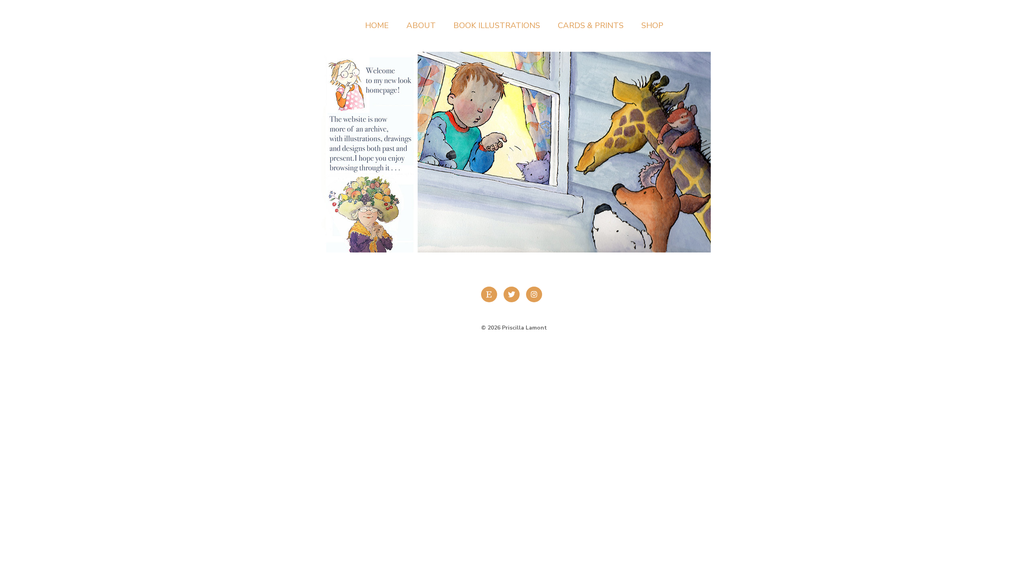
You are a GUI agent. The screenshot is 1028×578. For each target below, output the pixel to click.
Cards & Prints (591, 25)
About (421, 25)
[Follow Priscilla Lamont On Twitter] (514, 294)
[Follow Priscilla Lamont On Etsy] (491, 294)
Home (377, 25)
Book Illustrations (496, 25)
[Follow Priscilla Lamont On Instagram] (536, 294)
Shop (652, 25)
